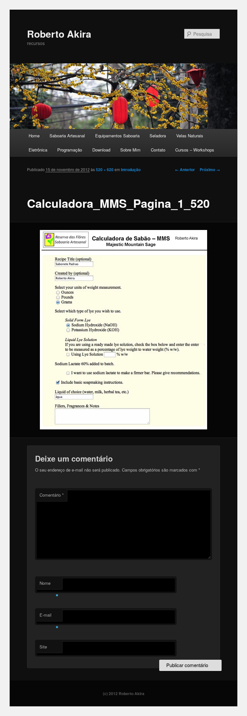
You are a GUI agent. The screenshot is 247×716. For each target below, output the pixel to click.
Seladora (158, 136)
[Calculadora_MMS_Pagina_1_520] (124, 329)
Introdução (131, 169)
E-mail (49, 616)
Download (101, 150)
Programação (69, 150)
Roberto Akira (59, 34)
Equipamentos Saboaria (117, 136)
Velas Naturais (189, 136)
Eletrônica (38, 150)
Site (43, 647)
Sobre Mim (130, 150)
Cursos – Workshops (194, 150)
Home (34, 136)
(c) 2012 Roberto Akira (123, 693)
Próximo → (210, 169)
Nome (49, 584)
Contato (158, 150)
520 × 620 (105, 169)
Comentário (52, 495)
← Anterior (185, 169)
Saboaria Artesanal (67, 136)
